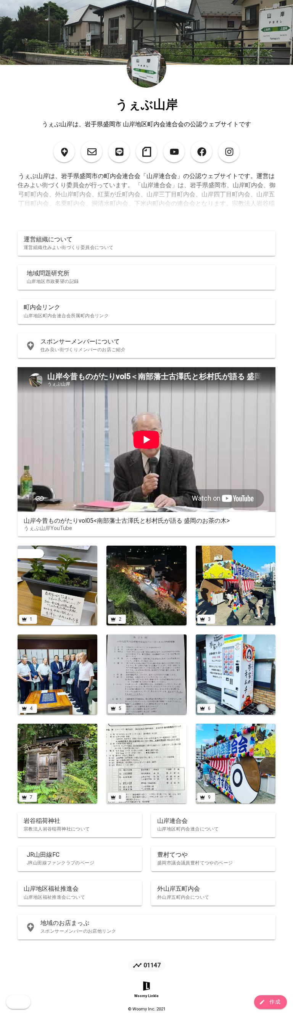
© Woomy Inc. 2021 (147, 1009)
